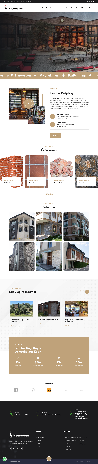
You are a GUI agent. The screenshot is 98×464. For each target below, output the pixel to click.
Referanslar (74, 7)
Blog (67, 7)
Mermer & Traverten (70, 440)
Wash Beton (58, 183)
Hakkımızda (44, 7)
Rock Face (32, 183)
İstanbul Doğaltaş (25, 461)
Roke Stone (60, 98)
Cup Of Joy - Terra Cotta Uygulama (74, 320)
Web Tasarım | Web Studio (82, 461)
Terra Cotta (68, 449)
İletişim (83, 7)
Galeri (60, 7)
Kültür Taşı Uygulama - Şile (48, 320)
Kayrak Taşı (68, 443)
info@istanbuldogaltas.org (12, 1)
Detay (55, 135)
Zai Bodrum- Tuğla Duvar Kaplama (19, 320)
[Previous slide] (82, 292)
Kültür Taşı (67, 446)
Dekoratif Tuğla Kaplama (84, 182)
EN (89, 7)
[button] (46, 193)
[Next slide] (87, 292)
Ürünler (52, 7)
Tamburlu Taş (8, 183)
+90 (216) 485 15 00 (27, 1)
